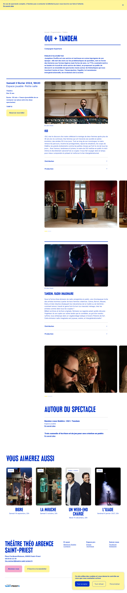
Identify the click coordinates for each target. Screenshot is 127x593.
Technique (90, 546)
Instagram (113, 546)
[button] (76, 161)
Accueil (46, 32)
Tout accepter (82, 584)
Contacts (67, 546)
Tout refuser (99, 584)
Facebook (113, 545)
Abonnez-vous (13, 569)
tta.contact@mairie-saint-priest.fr (19, 561)
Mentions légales (70, 545)
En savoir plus (8, 6)
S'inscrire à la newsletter (37, 569)
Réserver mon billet (16, 113)
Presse (88, 545)
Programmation (56, 32)
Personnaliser (115, 584)
